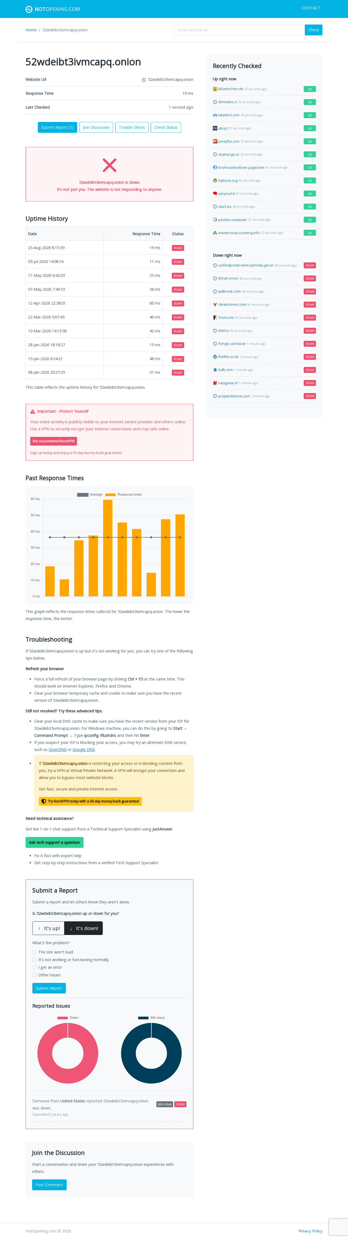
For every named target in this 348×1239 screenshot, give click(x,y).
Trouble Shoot (132, 127)
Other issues (49, 974)
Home (31, 29)
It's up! (49, 928)
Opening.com (57, 9)
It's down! (84, 928)
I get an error (50, 967)
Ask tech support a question (54, 842)
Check (313, 29)
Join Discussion (96, 127)
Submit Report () (57, 127)
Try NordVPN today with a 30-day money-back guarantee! (93, 801)
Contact (311, 7)
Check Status (166, 127)
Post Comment (49, 1184)
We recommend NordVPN (53, 441)
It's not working (73, 959)
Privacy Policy (310, 1231)
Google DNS (84, 749)
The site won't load (55, 952)
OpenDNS (58, 749)
